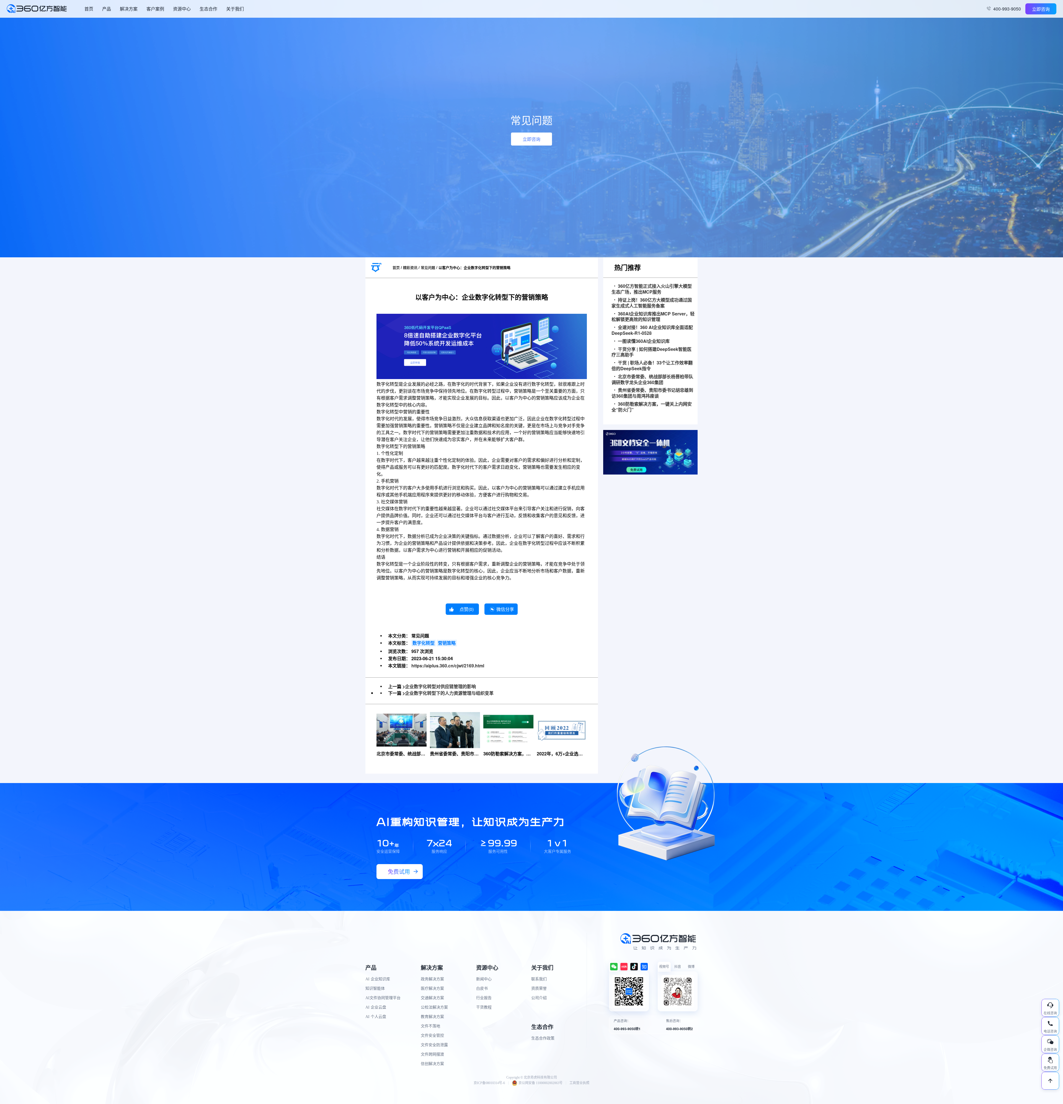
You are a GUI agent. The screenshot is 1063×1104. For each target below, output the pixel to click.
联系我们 (539, 979)
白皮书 (482, 988)
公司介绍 (539, 998)
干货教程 (484, 1007)
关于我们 (235, 9)
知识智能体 (375, 988)
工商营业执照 (579, 1083)
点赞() (467, 609)
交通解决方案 (432, 998)
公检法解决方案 (434, 1007)
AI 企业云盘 (375, 1007)
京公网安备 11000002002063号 (540, 1083)
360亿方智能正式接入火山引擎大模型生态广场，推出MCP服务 (652, 289)
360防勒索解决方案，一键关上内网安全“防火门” (652, 407)
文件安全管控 (432, 1035)
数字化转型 (423, 643)
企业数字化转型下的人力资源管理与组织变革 (449, 693)
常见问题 (428, 267)
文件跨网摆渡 (432, 1054)
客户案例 (155, 9)
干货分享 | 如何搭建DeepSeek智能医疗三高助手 (652, 352)
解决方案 (129, 9)
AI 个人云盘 (375, 1017)
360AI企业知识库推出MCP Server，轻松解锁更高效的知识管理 (653, 317)
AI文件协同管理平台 (383, 998)
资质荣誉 (539, 988)
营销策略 (447, 643)
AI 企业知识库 (377, 979)
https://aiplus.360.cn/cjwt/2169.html (447, 665)
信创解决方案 (432, 1064)
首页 (88, 9)
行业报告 (484, 998)
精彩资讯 (410, 267)
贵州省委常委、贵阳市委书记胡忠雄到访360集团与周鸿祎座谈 (652, 393)
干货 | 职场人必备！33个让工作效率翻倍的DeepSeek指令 (652, 366)
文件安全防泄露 (434, 1045)
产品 (106, 9)
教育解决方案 (432, 1017)
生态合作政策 (542, 1038)
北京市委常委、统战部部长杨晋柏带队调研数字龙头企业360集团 (652, 379)
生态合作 (208, 9)
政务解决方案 (432, 979)
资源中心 (182, 9)
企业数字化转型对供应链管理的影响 (440, 686)
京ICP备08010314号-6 (489, 1083)
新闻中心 (484, 979)
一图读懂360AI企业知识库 (644, 341)
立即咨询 (1041, 9)
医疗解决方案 (432, 988)
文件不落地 (430, 1026)
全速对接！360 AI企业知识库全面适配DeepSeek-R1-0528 (652, 330)
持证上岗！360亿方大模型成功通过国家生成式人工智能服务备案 (652, 303)
